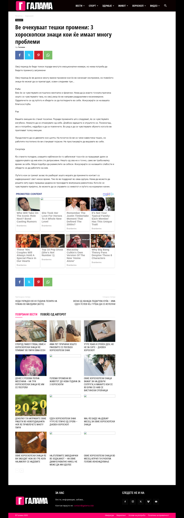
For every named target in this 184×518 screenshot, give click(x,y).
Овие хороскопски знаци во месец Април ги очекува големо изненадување (99, 458)
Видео (153, 5)
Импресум (109, 515)
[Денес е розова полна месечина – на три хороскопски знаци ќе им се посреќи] (31, 365)
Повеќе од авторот (53, 314)
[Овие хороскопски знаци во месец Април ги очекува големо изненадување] (99, 442)
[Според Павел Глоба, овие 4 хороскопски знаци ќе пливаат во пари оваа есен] (31, 331)
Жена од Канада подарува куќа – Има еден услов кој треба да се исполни (94, 302)
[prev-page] (17, 470)
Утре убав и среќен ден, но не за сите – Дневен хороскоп (99, 347)
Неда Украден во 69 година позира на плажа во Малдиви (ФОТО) (36, 302)
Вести (79, 5)
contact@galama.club (84, 505)
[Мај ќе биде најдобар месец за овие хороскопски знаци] (99, 405)
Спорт (92, 5)
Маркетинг (121, 515)
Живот (122, 5)
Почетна (18, 16)
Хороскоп (138, 5)
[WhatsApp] (48, 55)
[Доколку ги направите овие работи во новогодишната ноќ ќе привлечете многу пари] (31, 405)
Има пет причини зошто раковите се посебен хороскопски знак (63, 347)
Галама (21, 47)
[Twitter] (29, 55)
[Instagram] (133, 501)
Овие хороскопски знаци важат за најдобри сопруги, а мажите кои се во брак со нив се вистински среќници (98, 384)
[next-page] (21, 470)
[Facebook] (19, 55)
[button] (165, 6)
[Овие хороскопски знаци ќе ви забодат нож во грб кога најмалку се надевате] (31, 442)
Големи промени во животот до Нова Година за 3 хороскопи (65, 381)
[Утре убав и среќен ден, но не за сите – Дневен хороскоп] (99, 331)
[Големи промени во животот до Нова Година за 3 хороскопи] (65, 365)
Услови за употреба (137, 515)
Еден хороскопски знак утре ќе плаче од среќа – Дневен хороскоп (63, 421)
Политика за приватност (158, 515)
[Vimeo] (148, 502)
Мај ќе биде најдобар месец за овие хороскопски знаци (99, 421)
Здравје (107, 5)
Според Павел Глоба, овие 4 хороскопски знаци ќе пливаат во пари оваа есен (30, 347)
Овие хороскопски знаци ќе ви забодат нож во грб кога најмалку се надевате (30, 458)
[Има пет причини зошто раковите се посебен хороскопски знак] (65, 331)
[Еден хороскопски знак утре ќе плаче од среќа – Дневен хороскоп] (65, 405)
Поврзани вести (26, 314)
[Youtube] (156, 502)
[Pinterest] (38, 55)
